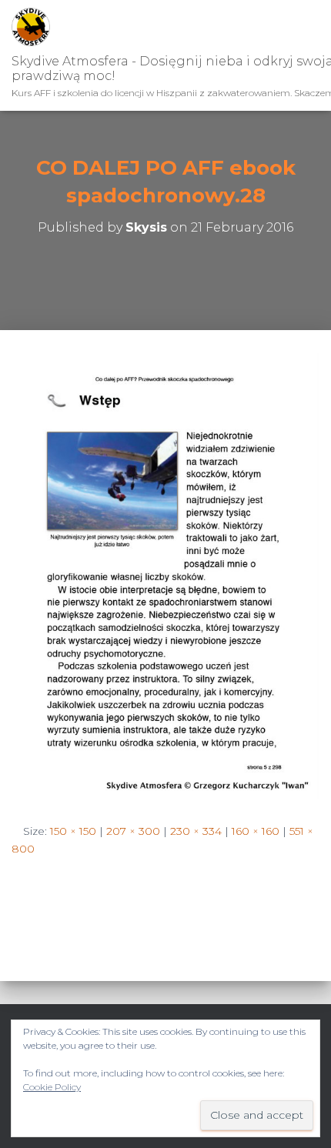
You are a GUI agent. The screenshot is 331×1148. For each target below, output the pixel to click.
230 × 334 (196, 831)
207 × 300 (133, 831)
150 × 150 (73, 831)
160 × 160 (255, 831)
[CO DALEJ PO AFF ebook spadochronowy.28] (165, 575)
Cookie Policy (52, 1087)
